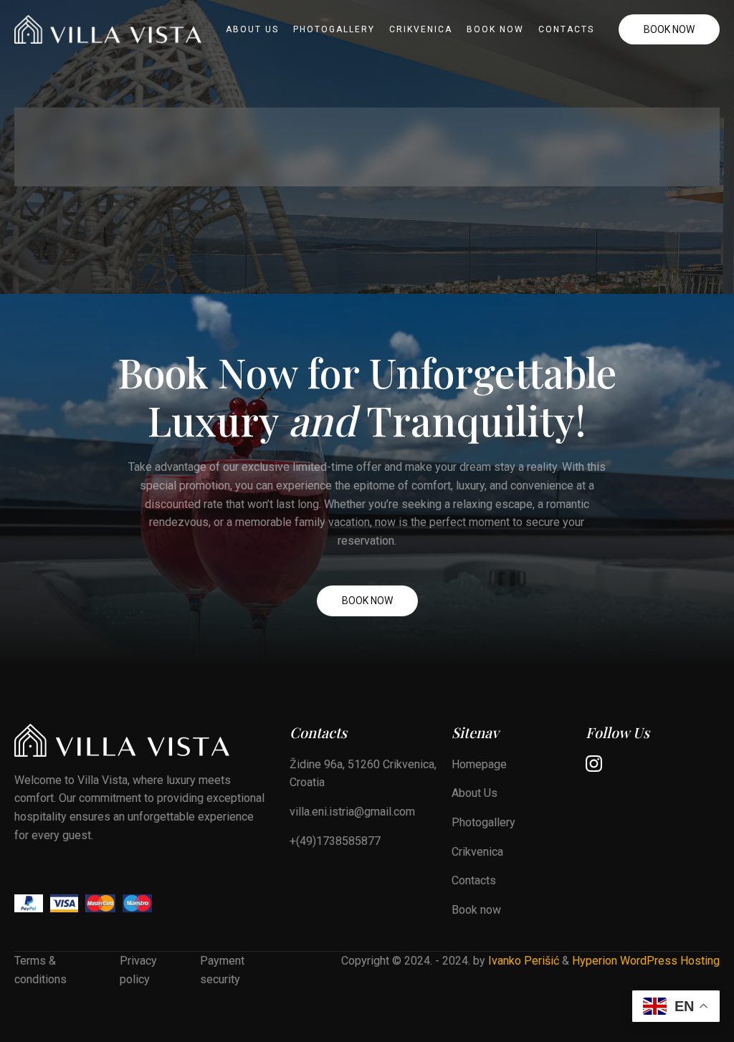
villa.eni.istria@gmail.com (352, 811)
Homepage (479, 764)
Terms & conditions (40, 970)
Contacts (566, 29)
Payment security (222, 970)
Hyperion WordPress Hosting (646, 960)
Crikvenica (420, 29)
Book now (495, 29)
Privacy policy (138, 970)
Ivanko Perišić (523, 960)
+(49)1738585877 (335, 841)
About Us (252, 29)
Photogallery (334, 29)
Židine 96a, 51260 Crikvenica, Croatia (363, 773)
